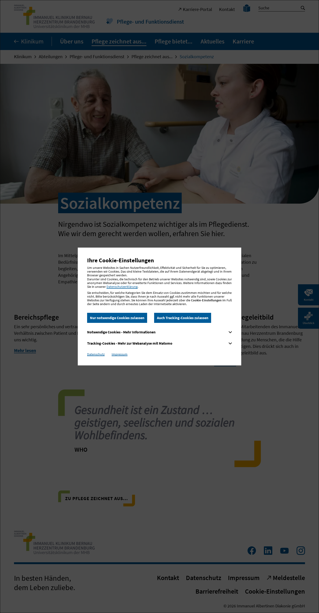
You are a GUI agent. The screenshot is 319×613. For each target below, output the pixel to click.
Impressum (120, 354)
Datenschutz (96, 354)
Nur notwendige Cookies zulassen (117, 317)
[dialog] (159, 306)
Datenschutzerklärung (122, 287)
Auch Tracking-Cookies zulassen (182, 317)
